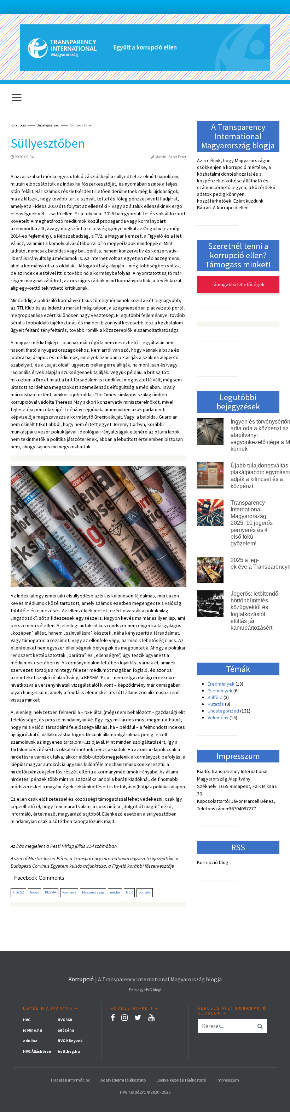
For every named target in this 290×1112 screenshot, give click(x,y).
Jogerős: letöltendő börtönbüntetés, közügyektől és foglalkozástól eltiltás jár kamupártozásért (254, 611)
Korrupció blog (212, 862)
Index (34, 892)
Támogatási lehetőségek (238, 284)
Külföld (215, 697)
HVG (27, 1019)
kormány (69, 892)
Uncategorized (47, 125)
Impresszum (227, 1080)
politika (145, 892)
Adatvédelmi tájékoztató (123, 1080)
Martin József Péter (170, 156)
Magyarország (93, 892)
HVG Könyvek (70, 1040)
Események (220, 690)
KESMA (50, 892)
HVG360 (65, 1019)
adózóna (66, 1030)
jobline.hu (32, 1030)
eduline (30, 1040)
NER (129, 892)
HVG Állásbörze (37, 1051)
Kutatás (216, 704)
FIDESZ (18, 892)
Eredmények (221, 684)
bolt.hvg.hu (69, 1051)
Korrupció (81, 979)
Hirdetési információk (70, 1080)
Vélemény (218, 717)
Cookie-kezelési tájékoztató (181, 1080)
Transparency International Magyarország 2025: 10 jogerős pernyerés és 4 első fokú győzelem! (252, 523)
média (115, 892)
